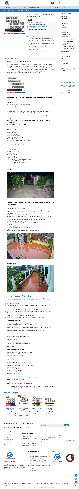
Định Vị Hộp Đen (64, 63)
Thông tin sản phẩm (12, 58)
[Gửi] (52, 3)
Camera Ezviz (64, 18)
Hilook (62, 68)
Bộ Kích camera (65, 25)
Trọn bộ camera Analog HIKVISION (23, 10)
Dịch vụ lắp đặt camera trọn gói (39, 487)
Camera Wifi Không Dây (66, 51)
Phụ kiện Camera (64, 77)
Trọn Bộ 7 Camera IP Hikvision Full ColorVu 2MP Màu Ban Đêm (50, 408)
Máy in (23, 7)
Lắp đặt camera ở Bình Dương (50, 487)
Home (8, 7)
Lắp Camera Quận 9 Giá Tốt (28, 487)
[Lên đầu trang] (76, 485)
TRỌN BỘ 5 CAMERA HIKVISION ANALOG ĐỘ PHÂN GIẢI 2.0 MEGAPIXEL (23, 409)
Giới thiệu (58, 7)
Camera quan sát (34, 7)
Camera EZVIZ (65, 27)
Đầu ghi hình (64, 61)
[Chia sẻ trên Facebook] (28, 54)
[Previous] (4, 406)
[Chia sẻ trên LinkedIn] (37, 54)
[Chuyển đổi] (74, 16)
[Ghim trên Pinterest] (34, 54)
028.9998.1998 (76, 480)
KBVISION (63, 70)
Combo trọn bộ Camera (66, 56)
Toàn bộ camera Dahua (68, 41)
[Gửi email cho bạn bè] (32, 54)
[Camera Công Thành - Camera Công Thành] (7, 3)
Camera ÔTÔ (48, 7)
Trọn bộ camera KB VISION (68, 48)
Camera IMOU (64, 29)
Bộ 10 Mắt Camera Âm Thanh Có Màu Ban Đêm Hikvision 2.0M (10, 408)
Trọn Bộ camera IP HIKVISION (69, 46)
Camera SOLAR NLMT (66, 36)
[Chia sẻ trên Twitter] (30, 54)
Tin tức (67, 7)
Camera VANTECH (65, 38)
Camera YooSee (64, 54)
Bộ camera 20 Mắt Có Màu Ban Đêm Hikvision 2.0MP (37, 408)
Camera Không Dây (66, 34)
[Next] (56, 406)
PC (15, 7)
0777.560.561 (76, 483)
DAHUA (62, 58)
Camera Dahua (64, 16)
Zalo (76, 476)
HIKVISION (63, 66)
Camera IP (64, 30)
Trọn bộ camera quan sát (9, 10)
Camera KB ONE (65, 32)
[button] (70, 3)
